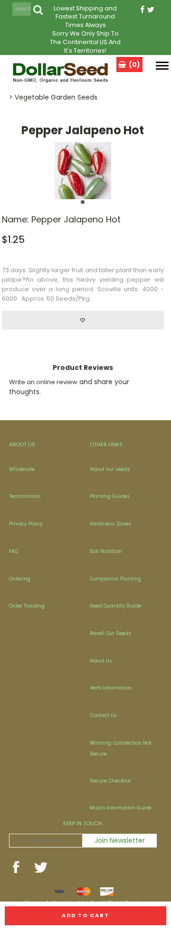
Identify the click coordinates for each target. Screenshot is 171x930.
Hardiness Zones (110, 523)
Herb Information (111, 687)
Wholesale (22, 469)
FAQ (13, 551)
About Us (101, 660)
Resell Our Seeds (110, 633)
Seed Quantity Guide (115, 605)
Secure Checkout (110, 780)
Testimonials (25, 496)
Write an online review (43, 382)
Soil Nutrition (106, 551)
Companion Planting (115, 578)
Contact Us (103, 715)
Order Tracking (27, 605)
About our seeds (110, 469)
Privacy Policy (26, 523)
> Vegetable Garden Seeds (53, 97)
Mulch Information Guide (121, 807)
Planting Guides (110, 496)
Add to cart (85, 915)
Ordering (19, 578)
